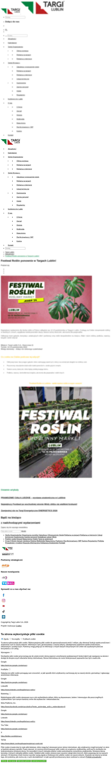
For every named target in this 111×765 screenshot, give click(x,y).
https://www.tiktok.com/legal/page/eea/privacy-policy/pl (22, 744)
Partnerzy (59, 541)
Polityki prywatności (93, 757)
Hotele (19, 201)
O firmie (19, 217)
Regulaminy (21, 205)
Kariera (19, 241)
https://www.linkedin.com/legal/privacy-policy (18, 690)
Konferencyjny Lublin (15, 209)
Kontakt (10, 245)
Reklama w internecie (24, 169)
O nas (10, 213)
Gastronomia (21, 193)
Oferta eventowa (22, 161)
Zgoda (6, 639)
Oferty (54, 537)
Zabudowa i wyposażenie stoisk (28, 177)
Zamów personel (22, 197)
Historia (19, 225)
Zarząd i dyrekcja (23, 541)
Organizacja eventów (30, 535)
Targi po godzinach (45, 539)
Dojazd (19, 539)
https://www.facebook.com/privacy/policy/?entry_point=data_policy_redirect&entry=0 (33, 707)
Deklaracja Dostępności (49, 543)
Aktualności (12, 149)
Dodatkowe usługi (44, 537)
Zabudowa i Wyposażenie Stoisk (51, 535)
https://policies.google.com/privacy (14, 665)
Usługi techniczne (23, 189)
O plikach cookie (29, 639)
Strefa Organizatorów (15, 157)
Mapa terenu (21, 233)
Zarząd (19, 221)
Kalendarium (12, 153)
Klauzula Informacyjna (31, 543)
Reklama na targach (24, 165)
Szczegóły (16, 639)
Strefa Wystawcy (14, 173)
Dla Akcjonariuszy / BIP (25, 237)
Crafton (19, 626)
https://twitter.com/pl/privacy (11, 736)
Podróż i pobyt (10, 539)
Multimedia (20, 229)
